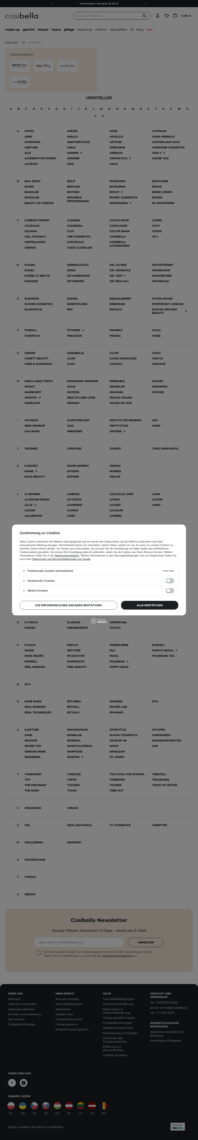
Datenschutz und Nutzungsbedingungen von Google (61, 559)
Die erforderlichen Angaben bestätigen (68, 605)
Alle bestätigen (150, 605)
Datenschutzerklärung (67, 555)
